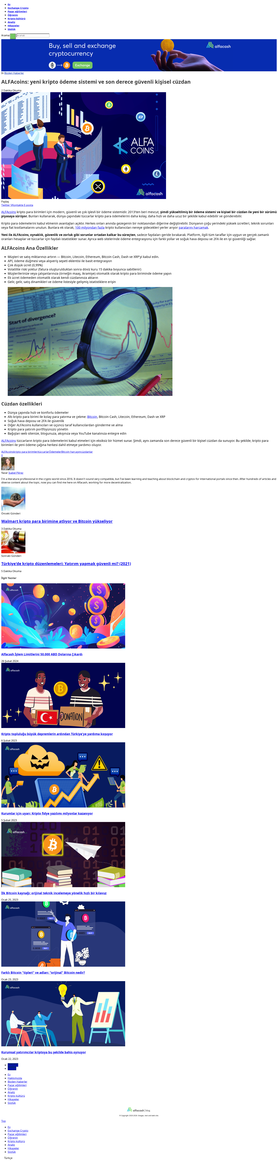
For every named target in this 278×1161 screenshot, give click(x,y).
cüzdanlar (87, 452)
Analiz (11, 22)
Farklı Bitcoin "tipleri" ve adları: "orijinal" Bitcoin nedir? (43, 973)
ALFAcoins (8, 212)
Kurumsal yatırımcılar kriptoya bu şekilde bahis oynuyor (43, 1052)
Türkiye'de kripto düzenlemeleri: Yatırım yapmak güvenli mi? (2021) (66, 563)
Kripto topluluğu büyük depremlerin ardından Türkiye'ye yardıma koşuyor (57, 734)
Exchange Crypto (18, 7)
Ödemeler (55, 452)
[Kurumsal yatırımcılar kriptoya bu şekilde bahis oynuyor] (63, 1045)
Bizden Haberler (14, 73)
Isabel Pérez (16, 473)
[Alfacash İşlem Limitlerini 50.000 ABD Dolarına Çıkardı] (63, 647)
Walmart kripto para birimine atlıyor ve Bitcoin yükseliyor (57, 521)
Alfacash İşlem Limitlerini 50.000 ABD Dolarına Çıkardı (42, 654)
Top (3, 1121)
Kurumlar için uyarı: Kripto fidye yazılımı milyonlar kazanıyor (47, 813)
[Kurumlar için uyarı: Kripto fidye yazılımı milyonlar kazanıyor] (63, 806)
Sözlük (11, 29)
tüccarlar (43, 452)
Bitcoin (92, 417)
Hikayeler (13, 25)
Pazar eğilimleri (17, 11)
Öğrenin (13, 15)
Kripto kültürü (16, 18)
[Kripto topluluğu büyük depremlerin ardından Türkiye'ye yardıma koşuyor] (63, 727)
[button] (139, 1158)
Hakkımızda (15, 1078)
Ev (9, 4)
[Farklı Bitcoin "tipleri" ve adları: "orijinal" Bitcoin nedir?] (63, 965)
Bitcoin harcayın (71, 452)
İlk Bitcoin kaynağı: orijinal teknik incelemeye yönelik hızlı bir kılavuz (54, 893)
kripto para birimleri (26, 452)
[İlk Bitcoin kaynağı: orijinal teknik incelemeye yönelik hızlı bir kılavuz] (63, 886)
